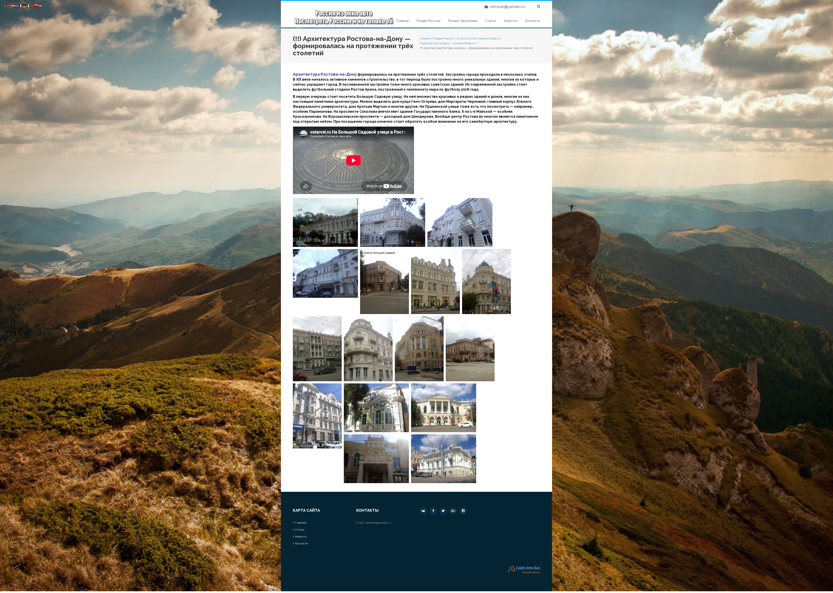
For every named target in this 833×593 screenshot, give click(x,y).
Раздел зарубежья (462, 21)
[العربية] (5, 5)
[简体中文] (9, 5)
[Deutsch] (25, 5)
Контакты (532, 21)
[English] (17, 5)
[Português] (32, 5)
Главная (402, 21)
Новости (511, 21)
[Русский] (36, 5)
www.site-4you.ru (531, 571)
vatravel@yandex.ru (507, 6)
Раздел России (428, 21)
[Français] (21, 5)
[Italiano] (29, 5)
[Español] (40, 5)
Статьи (490, 21)
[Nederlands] (13, 5)
